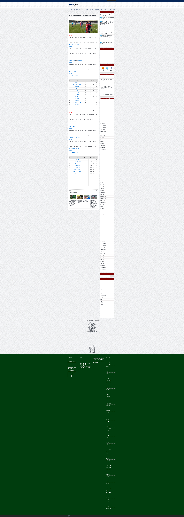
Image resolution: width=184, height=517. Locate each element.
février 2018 (102, 192)
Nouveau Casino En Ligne (92, 349)
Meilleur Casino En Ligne (104, 289)
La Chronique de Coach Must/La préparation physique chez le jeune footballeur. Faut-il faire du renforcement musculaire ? (107, 14)
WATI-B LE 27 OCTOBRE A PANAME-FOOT (106, 79)
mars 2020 (101, 143)
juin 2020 (101, 137)
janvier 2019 (107, 421)
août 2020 (101, 133)
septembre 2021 (108, 364)
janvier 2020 (102, 147)
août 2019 (101, 157)
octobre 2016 (107, 469)
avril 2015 (101, 259)
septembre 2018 (102, 178)
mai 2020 (101, 139)
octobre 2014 (102, 271)
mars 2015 (101, 261)
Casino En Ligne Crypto (92, 345)
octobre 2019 (102, 153)
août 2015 (101, 251)
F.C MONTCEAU (76, 179)
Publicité (113, 9)
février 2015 (102, 263)
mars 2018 (101, 190)
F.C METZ (76, 163)
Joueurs (104, 9)
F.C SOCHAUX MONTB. (77, 137)
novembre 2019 (102, 151)
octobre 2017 (102, 200)
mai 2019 (107, 414)
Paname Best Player (77, 9)
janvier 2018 (102, 194)
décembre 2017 (102, 196)
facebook (68, 516)
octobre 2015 (102, 247)
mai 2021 (107, 371)
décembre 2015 (102, 243)
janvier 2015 (102, 265)
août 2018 (101, 180)
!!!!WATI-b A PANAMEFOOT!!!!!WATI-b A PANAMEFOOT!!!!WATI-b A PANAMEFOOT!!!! (85, 364)
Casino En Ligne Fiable (92, 323)
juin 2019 (107, 412)
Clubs (101, 9)
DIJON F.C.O (70, 126)
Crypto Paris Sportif (103, 283)
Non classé (69, 368)
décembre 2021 (108, 359)
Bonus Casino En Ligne (92, 351)
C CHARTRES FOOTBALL (76, 44)
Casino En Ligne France (92, 346)
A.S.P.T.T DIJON (76, 121)
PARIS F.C (77, 173)
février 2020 (102, 145)
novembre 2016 (108, 467)
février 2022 (107, 357)
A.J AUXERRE (77, 148)
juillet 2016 (107, 474)
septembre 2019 (102, 155)
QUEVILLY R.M (71, 44)
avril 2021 (101, 117)
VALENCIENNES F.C (74, 71)
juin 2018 (101, 184)
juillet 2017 (101, 206)
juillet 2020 (101, 135)
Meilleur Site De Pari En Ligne (92, 327)
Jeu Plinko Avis (92, 325)
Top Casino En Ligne (92, 330)
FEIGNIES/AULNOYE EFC (72, 60)
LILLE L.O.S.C (77, 98)
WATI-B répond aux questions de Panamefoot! (107, 94)
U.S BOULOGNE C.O (77, 106)
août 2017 (101, 204)
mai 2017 (101, 210)
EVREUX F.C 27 (80, 60)
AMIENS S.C (77, 82)
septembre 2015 (102, 249)
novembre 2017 (102, 198)
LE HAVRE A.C (70, 55)
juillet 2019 (107, 410)
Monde (75, 366)
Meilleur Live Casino (92, 333)
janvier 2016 (102, 241)
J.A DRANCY (77, 90)
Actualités (73, 357)
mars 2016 (101, 237)
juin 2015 (101, 255)
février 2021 (102, 121)
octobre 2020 (102, 129)
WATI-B (101, 76)
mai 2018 (101, 186)
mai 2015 (101, 257)
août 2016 (107, 472)
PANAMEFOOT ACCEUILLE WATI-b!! (85, 367)
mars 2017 (101, 214)
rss (69, 516)
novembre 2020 (102, 127)
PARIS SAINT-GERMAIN (76, 55)
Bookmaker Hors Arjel (103, 285)
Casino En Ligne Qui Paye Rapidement (92, 331)
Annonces (109, 9)
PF (68, 9)
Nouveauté (74, 368)
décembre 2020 (102, 125)
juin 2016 (107, 476)
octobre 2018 (107, 426)
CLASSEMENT (75, 75)
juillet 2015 (101, 253)
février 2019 (107, 419)
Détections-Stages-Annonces (71, 361)
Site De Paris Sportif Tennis (92, 324)
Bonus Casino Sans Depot (92, 329)
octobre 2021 (107, 362)
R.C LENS (77, 92)
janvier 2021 (102, 123)
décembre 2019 (102, 149)
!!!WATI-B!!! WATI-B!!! (95, 362)
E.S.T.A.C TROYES (71, 121)
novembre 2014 (102, 269)
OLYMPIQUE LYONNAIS (72, 148)
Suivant (96, 190)
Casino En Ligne (92, 335)
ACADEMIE (91, 9)
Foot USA (83, 9)
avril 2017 (101, 212)
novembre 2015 (102, 245)
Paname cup (69, 372)
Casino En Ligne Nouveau (92, 328)
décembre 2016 (108, 465)
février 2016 (102, 239)
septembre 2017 (102, 202)
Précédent (70, 190)
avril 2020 (101, 141)
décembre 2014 (102, 267)
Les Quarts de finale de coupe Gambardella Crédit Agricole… (79, 201)
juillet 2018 (101, 182)
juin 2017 (101, 208)
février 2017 (102, 216)
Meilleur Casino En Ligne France (105, 287)
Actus (71, 9)
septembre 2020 (102, 131)
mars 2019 (107, 417)
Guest (87, 9)
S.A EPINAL (73, 126)
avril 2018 (101, 188)
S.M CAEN (70, 71)
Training (102, 302)
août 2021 (107, 366)
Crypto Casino (92, 322)
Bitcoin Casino (102, 291)
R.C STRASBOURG (71, 137)
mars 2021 (101, 119)
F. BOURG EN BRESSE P (77, 171)
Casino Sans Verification (92, 326)
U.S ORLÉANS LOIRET (77, 96)
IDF (68, 366)
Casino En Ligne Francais (92, 334)
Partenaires (96, 9)
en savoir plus (70, 46)
